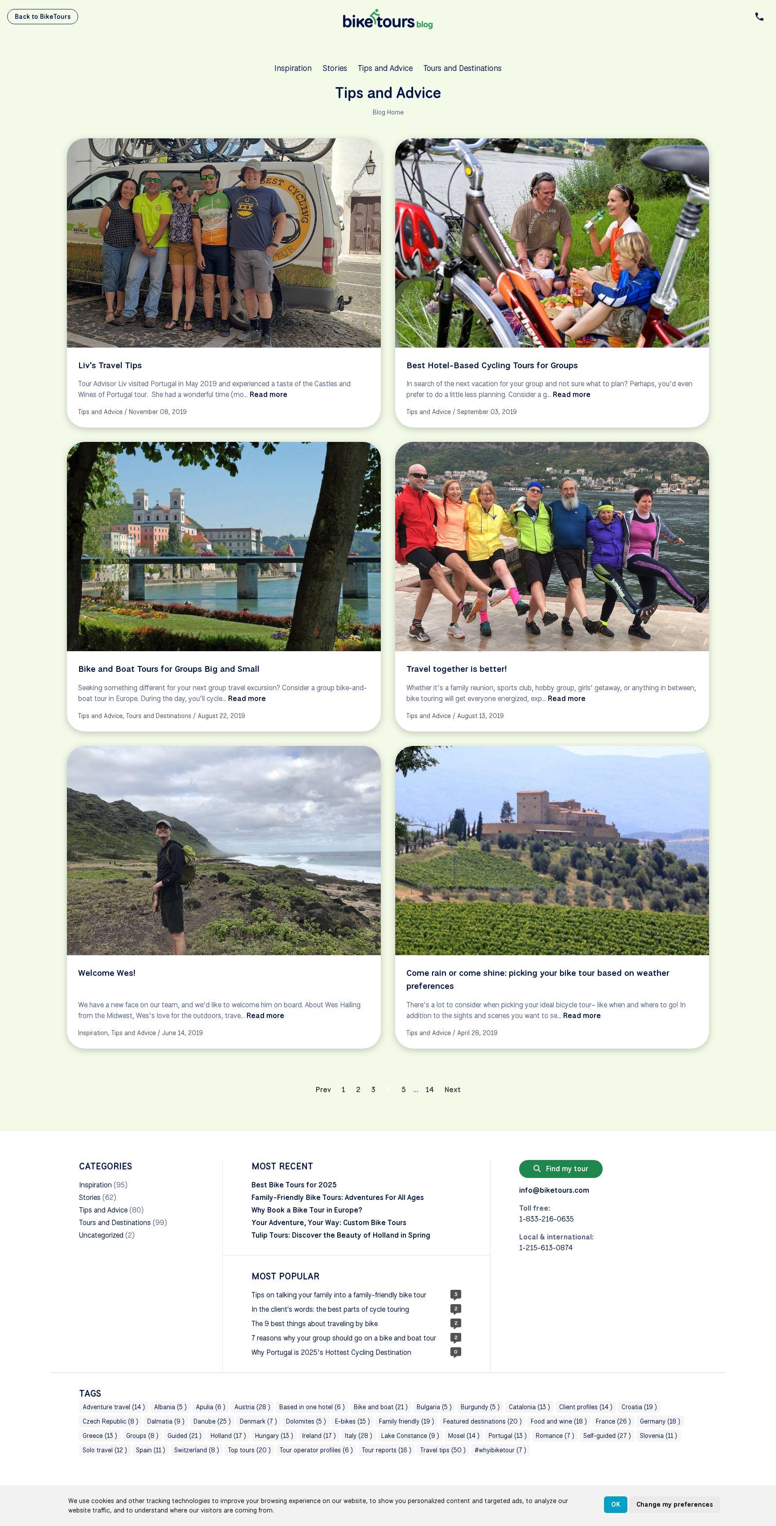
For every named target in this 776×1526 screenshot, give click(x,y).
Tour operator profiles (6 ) (316, 1450)
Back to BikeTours (43, 17)
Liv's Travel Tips (110, 365)
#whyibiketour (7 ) (500, 1450)
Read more (268, 394)
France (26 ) (613, 1421)
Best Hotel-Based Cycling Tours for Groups (492, 365)
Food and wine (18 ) (559, 1421)
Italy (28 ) (358, 1436)
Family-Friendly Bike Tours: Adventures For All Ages (337, 1197)
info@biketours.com (554, 1190)
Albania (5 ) (170, 1407)
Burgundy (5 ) (480, 1407)
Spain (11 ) (150, 1450)
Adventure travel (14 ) (114, 1407)
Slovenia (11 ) (658, 1436)
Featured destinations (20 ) (482, 1421)
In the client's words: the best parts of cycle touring (330, 1309)
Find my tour (566, 1168)
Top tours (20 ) (249, 1450)
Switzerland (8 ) (196, 1450)
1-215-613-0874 (546, 1248)
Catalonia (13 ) (529, 1407)
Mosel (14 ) (464, 1436)
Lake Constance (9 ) (410, 1436)
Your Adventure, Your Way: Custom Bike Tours (328, 1222)
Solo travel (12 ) (105, 1450)
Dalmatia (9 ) (166, 1421)
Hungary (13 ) (274, 1436)
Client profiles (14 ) (586, 1407)
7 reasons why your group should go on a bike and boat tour (343, 1338)
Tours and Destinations (462, 67)
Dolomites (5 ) (306, 1421)
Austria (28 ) (252, 1407)
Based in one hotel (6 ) (312, 1407)
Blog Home (388, 112)
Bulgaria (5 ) (434, 1407)
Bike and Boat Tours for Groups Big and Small (169, 669)
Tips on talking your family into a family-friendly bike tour (338, 1295)
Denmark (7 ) (258, 1421)
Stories (334, 67)
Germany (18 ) (660, 1421)
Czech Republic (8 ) (110, 1421)
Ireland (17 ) (319, 1436)
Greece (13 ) (100, 1436)
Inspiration (293, 67)
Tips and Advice (385, 67)
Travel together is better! (456, 669)
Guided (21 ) (185, 1436)
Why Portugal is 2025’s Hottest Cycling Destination (331, 1352)
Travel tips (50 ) (443, 1450)
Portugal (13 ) (508, 1436)
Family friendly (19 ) (406, 1421)
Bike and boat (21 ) (381, 1407)
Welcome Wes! (106, 973)
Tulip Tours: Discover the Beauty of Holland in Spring (340, 1235)
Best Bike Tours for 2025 (294, 1185)
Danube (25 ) (212, 1421)
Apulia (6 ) (210, 1407)
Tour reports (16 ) (386, 1450)
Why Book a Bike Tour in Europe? (306, 1210)
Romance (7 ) (555, 1436)
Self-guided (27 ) (607, 1436)
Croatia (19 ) (639, 1407)
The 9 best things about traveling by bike (314, 1323)
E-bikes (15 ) (352, 1421)
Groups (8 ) (142, 1436)
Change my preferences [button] (674, 1504)
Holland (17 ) (228, 1436)
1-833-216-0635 (546, 1219)
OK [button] (615, 1504)
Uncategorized (101, 1235)
